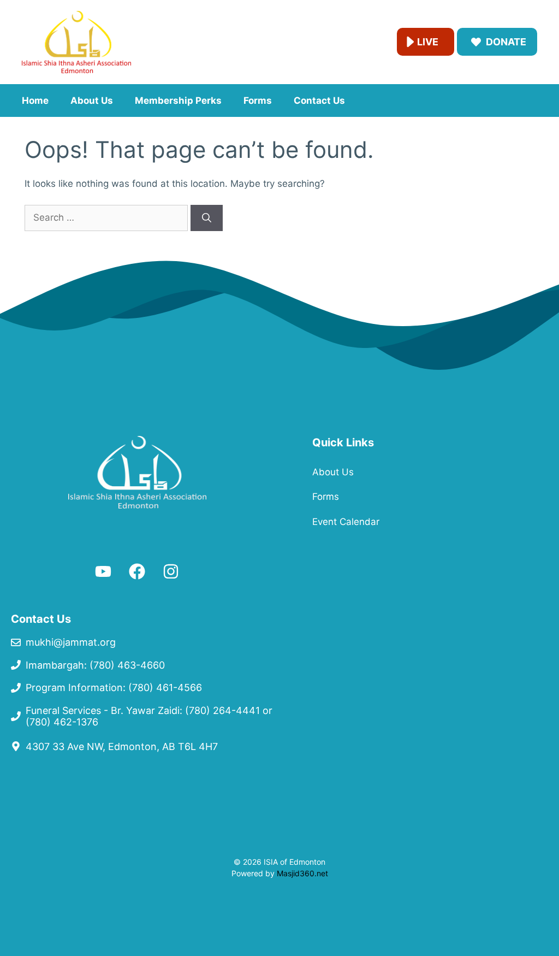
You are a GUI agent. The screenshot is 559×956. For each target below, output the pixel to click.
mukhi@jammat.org (71, 642)
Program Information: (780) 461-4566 (114, 687)
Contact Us (319, 100)
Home (35, 100)
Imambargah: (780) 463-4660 (95, 665)
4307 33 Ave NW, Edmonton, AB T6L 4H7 (122, 746)
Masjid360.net (302, 873)
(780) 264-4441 (222, 710)
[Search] (207, 218)
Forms (257, 100)
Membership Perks (178, 100)
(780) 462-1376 (62, 722)
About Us (91, 100)
